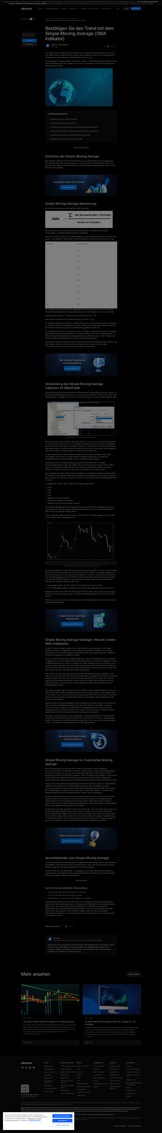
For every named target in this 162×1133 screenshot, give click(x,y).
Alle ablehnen (62, 1120)
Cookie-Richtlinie (34, 1120)
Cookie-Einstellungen (62, 1125)
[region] (38, 1121)
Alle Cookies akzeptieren (62, 1116)
